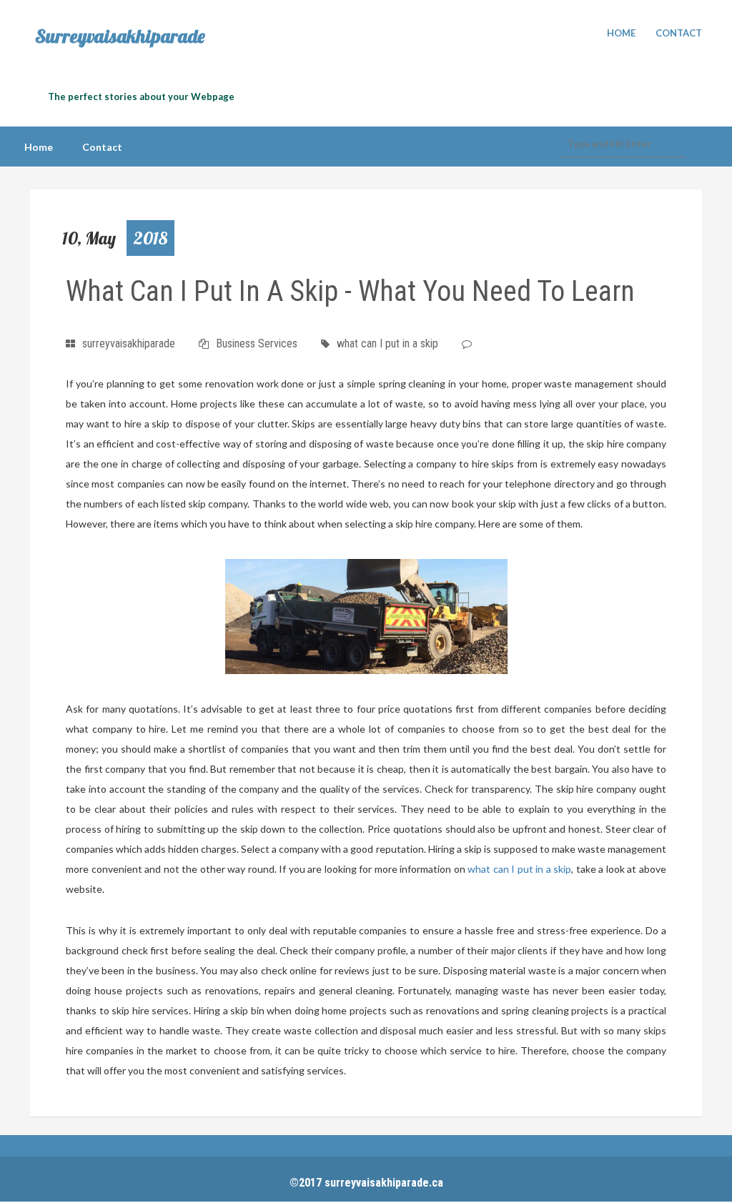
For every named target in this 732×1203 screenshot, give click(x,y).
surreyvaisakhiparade (128, 343)
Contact (679, 33)
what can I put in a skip (387, 343)
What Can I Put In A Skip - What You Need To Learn (350, 291)
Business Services (256, 343)
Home (621, 33)
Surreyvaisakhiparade (120, 36)
